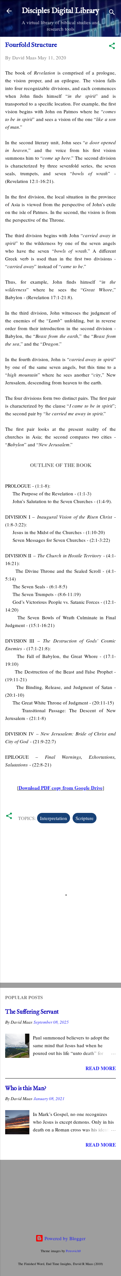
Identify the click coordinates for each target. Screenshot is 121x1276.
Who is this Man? (25, 1088)
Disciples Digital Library (60, 11)
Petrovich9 (73, 1251)
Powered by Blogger (64, 1238)
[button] (112, 47)
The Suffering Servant (32, 1012)
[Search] (112, 13)
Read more (101, 1068)
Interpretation (53, 818)
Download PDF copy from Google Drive (61, 787)
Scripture (85, 818)
